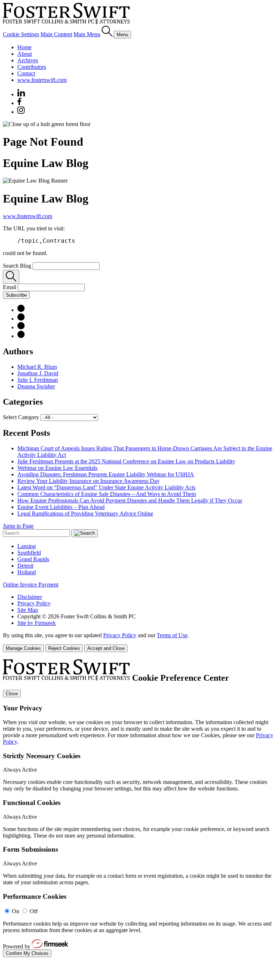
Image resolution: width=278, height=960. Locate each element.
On (15, 911)
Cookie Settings (21, 34)
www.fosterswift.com (42, 80)
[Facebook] (19, 103)
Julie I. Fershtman (37, 380)
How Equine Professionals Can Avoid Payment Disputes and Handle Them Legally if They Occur (129, 500)
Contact (26, 73)
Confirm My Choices (27, 953)
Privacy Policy (34, 603)
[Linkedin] (21, 94)
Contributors (31, 67)
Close (12, 693)
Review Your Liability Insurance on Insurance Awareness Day (88, 481)
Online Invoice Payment (30, 584)
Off (34, 911)
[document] (139, 808)
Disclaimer (29, 597)
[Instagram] (21, 112)
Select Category (21, 417)
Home (24, 47)
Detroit (25, 566)
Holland (26, 572)
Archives (27, 60)
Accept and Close (106, 648)
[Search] (108, 34)
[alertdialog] (139, 808)
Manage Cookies (23, 648)
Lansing (26, 546)
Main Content (56, 34)
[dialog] (139, 642)
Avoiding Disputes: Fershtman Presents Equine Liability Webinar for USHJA (105, 474)
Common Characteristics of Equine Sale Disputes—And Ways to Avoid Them (106, 494)
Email (10, 287)
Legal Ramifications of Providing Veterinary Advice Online (85, 513)
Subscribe (16, 295)
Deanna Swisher (36, 386)
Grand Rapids (33, 559)
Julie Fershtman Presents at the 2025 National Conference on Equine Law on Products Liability (126, 461)
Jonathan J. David (37, 373)
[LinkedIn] (21, 310)
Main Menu (86, 34)
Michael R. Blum (37, 367)
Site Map (27, 610)
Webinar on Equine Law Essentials (57, 468)
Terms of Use (172, 635)
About (24, 54)
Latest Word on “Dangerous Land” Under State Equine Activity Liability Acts (106, 487)
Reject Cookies (64, 648)
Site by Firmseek (36, 623)
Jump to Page (18, 526)
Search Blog (17, 266)
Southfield (29, 553)
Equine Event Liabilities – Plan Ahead (61, 507)
